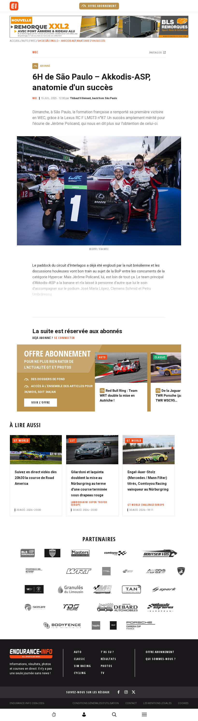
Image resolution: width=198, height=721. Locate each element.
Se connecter (64, 338)
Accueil (15, 41)
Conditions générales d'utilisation (95, 703)
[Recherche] (114, 714)
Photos (106, 666)
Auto (25, 41)
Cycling (80, 673)
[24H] (54, 714)
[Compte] (84, 714)
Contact (131, 703)
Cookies (183, 703)
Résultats (108, 659)
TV (102, 673)
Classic (79, 659)
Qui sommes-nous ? (161, 659)
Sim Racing (82, 666)
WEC (33, 41)
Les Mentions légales (157, 703)
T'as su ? (107, 652)
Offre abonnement (102, 6)
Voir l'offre (40, 402)
